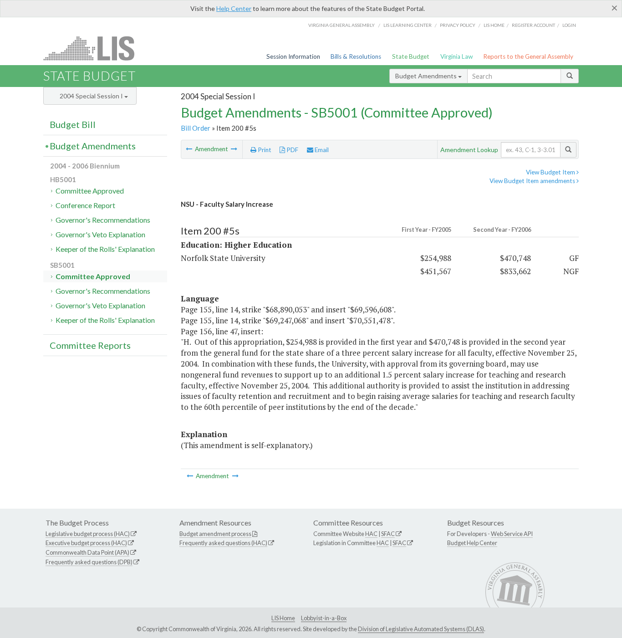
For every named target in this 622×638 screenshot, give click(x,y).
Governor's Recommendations (103, 219)
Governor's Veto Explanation (100, 234)
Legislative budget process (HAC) (88, 533)
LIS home (494, 25)
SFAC (388, 533)
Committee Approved (90, 190)
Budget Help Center (472, 542)
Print (263, 149)
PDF (291, 149)
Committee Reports (90, 345)
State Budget (410, 56)
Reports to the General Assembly (528, 56)
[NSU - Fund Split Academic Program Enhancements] (190, 149)
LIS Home (283, 618)
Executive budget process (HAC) (86, 542)
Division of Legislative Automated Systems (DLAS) (421, 629)
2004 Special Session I (92, 96)
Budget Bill (73, 124)
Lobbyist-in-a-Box (324, 618)
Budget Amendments (426, 76)
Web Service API (512, 533)
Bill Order (195, 128)
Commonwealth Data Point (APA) (87, 552)
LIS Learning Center (407, 25)
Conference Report (85, 205)
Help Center (233, 8)
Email (321, 149)
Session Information (293, 56)
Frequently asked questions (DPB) (89, 562)
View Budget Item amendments (532, 180)
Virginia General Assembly (341, 25)
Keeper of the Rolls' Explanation (105, 249)
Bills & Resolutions (356, 56)
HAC (371, 533)
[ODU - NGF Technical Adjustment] (234, 149)
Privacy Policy (457, 25)
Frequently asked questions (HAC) (223, 542)
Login (569, 25)
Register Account (533, 25)
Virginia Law (456, 56)
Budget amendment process (215, 533)
